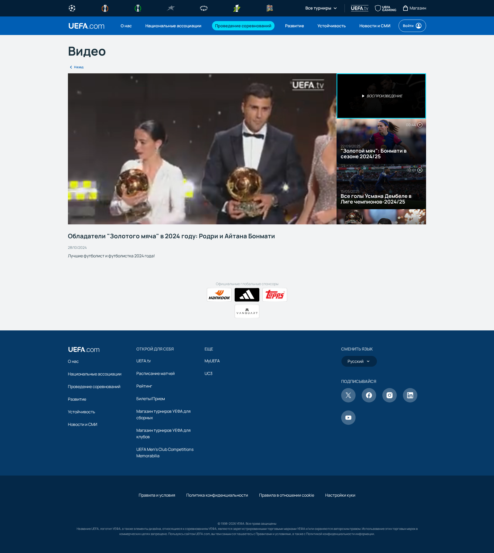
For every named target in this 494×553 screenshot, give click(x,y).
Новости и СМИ (82, 424)
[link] (126, 26)
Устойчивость (81, 412)
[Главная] (84, 349)
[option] (381, 96)
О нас (73, 361)
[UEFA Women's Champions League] (204, 8)
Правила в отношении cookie (286, 495)
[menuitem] (126, 26)
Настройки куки (340, 495)
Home (86, 26)
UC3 (209, 373)
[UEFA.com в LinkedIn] (410, 401)
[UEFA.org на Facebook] (369, 401)
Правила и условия (157, 495)
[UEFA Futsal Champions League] (171, 8)
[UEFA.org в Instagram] (389, 401)
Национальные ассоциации (94, 374)
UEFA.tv (143, 361)
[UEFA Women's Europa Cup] (237, 8)
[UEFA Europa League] (105, 8)
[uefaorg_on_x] (348, 401)
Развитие (77, 399)
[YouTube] (348, 423)
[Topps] (274, 295)
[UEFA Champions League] (72, 8)
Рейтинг (144, 386)
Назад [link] (78, 67)
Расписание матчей (155, 373)
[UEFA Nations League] (270, 8)
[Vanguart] (247, 311)
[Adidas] (247, 295)
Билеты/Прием (150, 398)
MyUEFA (212, 361)
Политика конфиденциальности (217, 495)
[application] (202, 148)
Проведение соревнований (94, 386)
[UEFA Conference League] (138, 8)
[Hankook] (219, 295)
